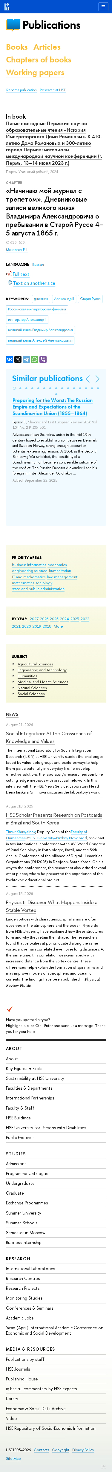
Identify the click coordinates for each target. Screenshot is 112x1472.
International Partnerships (30, 1098)
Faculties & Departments (29, 1088)
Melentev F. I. (17, 249)
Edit (103, 1466)
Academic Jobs (19, 1318)
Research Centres (23, 1278)
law (50, 576)
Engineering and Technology (42, 670)
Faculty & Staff (20, 1108)
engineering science (29, 570)
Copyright (60, 1449)
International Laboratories (30, 1268)
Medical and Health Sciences (43, 681)
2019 (37, 626)
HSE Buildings (18, 1118)
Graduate (15, 1193)
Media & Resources (30, 1349)
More (58, 626)
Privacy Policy (83, 1449)
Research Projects (22, 1288)
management (65, 576)
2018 (47, 626)
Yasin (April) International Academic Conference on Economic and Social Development (54, 1330)
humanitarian (60, 570)
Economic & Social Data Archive (36, 1408)
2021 (16, 626)
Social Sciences (31, 693)
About (14, 1048)
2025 (54, 618)
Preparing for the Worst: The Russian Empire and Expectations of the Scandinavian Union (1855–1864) (53, 407)
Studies (16, 1154)
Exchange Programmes (27, 1203)
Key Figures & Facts (24, 1068)
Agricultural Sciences (35, 664)
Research (18, 1259)
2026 (44, 618)
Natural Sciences (32, 687)
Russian (38, 264)
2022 (85, 618)
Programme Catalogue (27, 1173)
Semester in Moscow (25, 1232)
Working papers (35, 72)
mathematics (23, 582)
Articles (46, 47)
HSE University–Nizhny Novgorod (58, 838)
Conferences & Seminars (29, 1308)
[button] (14, 388)
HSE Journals (18, 1369)
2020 (26, 626)
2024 (64, 618)
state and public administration (38, 588)
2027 (34, 618)
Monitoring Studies (24, 1298)
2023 (74, 618)
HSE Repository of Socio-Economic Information (51, 1428)
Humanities (27, 675)
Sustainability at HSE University (35, 1078)
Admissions (16, 1163)
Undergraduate (20, 1183)
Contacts (41, 1449)
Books (16, 47)
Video (11, 1418)
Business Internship (24, 1242)
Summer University (23, 1213)
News (12, 714)
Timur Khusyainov (20, 831)
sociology (44, 582)
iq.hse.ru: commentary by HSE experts (41, 1388)
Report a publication (21, 90)
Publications (51, 24)
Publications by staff (25, 1359)
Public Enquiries (20, 1137)
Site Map (13, 1458)
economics (57, 564)
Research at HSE (53, 90)
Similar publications (47, 378)
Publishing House (22, 1379)
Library (12, 1398)
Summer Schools (21, 1223)
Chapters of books (38, 59)
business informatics (29, 564)
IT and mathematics (28, 576)
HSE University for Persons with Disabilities (46, 1127)
